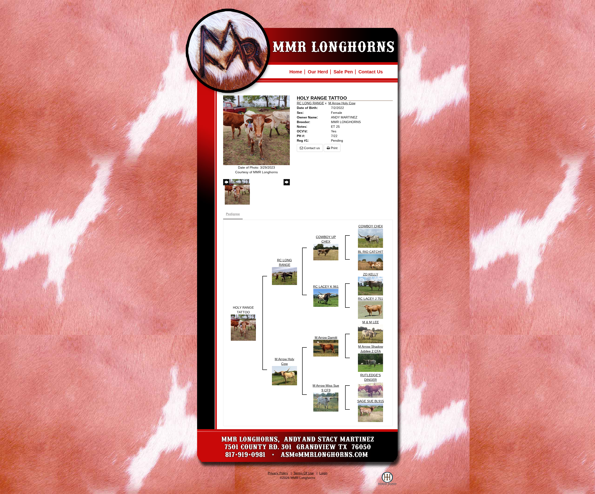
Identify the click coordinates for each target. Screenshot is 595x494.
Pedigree (233, 214)
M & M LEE (370, 322)
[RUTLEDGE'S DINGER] (370, 390)
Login (323, 473)
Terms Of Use (304, 473)
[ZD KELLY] (370, 286)
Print (333, 148)
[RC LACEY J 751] (370, 309)
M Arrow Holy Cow (341, 103)
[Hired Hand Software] (387, 479)
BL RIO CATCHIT (370, 252)
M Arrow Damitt (326, 337)
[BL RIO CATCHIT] (370, 262)
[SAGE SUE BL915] (370, 412)
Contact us (311, 148)
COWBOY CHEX (370, 226)
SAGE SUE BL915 (370, 401)
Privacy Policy (278, 473)
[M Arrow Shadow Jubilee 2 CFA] (370, 362)
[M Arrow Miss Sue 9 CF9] (325, 402)
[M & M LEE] (370, 333)
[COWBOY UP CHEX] (325, 252)
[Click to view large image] (256, 130)
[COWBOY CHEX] (370, 238)
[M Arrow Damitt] (325, 348)
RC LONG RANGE (310, 103)
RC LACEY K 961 (326, 286)
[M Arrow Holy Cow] (284, 375)
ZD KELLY (370, 274)
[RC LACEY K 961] (325, 297)
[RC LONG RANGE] (284, 276)
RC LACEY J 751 (370, 299)
